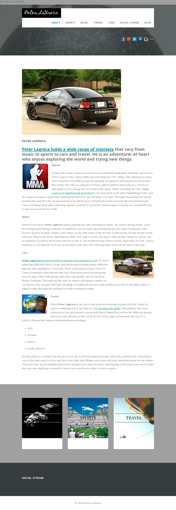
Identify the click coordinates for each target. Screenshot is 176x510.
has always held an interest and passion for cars (60, 260)
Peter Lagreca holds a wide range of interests (68, 149)
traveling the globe (109, 308)
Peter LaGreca (41, 13)
